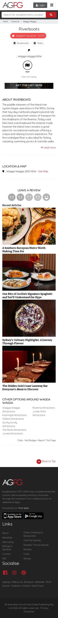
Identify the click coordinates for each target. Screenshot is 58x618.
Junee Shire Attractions (39, 413)
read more (49, 147)
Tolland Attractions (13, 418)
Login (41, 5)
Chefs (26, 554)
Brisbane (29, 581)
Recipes (28, 549)
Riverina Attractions (43, 407)
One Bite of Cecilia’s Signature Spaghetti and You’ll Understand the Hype (27, 295)
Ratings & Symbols (7, 548)
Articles (27, 558)
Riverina (15, 21)
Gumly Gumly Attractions (9, 424)
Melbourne (17, 581)
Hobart (26, 585)
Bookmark (22, 43)
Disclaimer (29, 611)
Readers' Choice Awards (36, 545)
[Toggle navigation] (52, 5)
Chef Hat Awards (32, 540)
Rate (40, 43)
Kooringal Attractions (14, 415)
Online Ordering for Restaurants (33, 534)
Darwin (6, 585)
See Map (43, 171)
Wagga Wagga (29, 21)
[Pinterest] (24, 572)
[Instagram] (15, 572)
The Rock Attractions (14, 429)
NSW (5, 21)
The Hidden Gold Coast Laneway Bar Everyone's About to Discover (25, 387)
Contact (6, 554)
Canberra (16, 585)
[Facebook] (6, 572)
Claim (20, 440)
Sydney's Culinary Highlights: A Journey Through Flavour (27, 341)
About (5, 533)
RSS (4, 558)
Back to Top (48, 461)
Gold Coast (37, 585)
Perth (48, 581)
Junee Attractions (12, 433)
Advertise (7, 537)
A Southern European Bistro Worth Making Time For (23, 249)
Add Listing (8, 542)
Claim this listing (29, 76)
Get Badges (30, 440)
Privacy (44, 608)
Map (27, 65)
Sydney (6, 581)
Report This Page (47, 440)
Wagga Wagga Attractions (11, 409)
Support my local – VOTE (30, 35)
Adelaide (39, 581)
